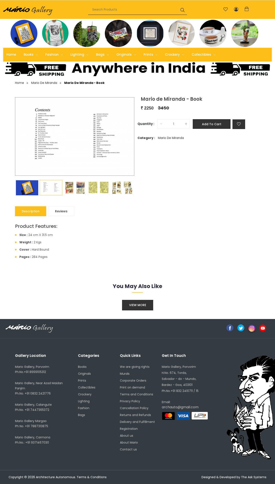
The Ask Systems (253, 477)
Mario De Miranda (44, 83)
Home (11, 54)
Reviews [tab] (61, 211)
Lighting (77, 54)
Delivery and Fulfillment (137, 422)
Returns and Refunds (135, 415)
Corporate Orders (133, 380)
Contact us (128, 449)
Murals (125, 373)
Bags (100, 54)
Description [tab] (31, 211)
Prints (149, 54)
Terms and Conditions (136, 394)
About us (126, 435)
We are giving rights (135, 367)
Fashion (52, 54)
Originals (124, 54)
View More (137, 305)
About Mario (129, 442)
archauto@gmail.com (180, 407)
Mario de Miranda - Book (84, 83)
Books (29, 54)
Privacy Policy (130, 401)
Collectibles (202, 54)
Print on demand (132, 387)
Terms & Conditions (92, 477)
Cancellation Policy (134, 408)
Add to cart (211, 124)
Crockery (173, 54)
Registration (129, 429)
